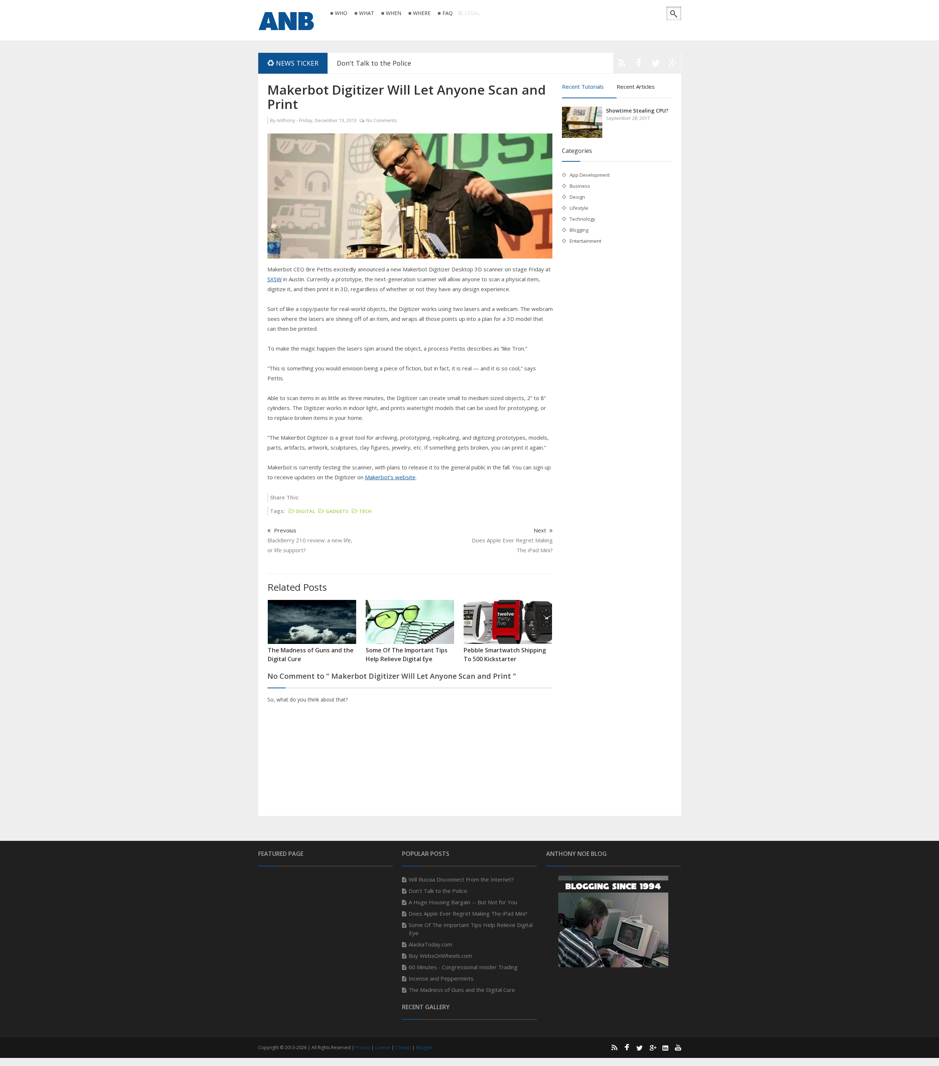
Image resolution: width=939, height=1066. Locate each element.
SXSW (274, 279)
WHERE (422, 13)
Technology (582, 219)
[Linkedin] (665, 1047)
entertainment (585, 241)
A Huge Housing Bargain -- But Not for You (463, 902)
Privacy (363, 1047)
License (383, 1047)
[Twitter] (655, 65)
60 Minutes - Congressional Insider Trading (463, 967)
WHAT (366, 13)
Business (580, 186)
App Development (590, 175)
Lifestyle (579, 208)
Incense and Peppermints (441, 978)
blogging (579, 230)
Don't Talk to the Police (374, 63)
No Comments (381, 120)
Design (577, 197)
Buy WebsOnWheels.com (440, 955)
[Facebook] (638, 65)
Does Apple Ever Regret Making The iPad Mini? (468, 913)
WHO (341, 13)
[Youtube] (678, 1047)
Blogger (424, 1047)
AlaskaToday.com (430, 944)
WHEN (393, 13)
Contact (403, 1047)
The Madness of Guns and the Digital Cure (462, 989)
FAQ (447, 13)
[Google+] (652, 1047)
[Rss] (621, 65)
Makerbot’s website (390, 477)
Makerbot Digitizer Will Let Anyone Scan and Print (406, 97)
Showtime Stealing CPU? (637, 110)
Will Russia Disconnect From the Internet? (461, 879)
